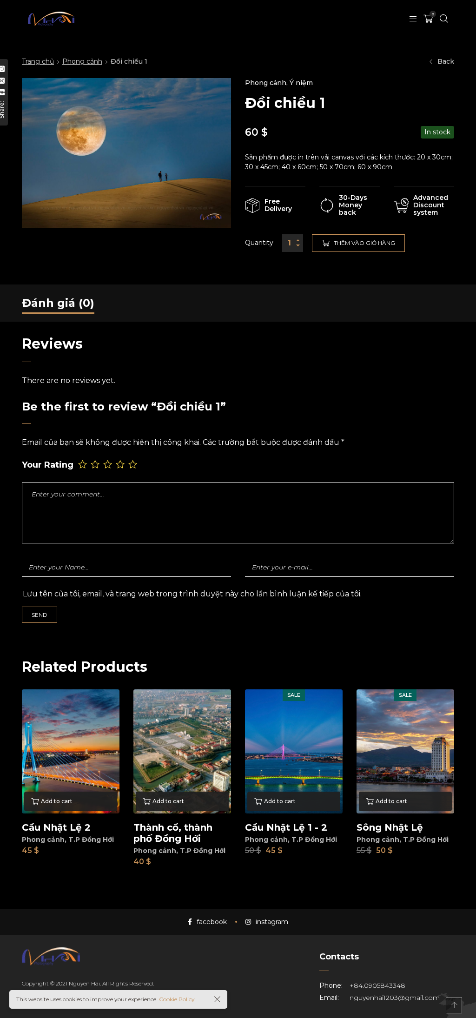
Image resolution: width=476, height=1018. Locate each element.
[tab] (58, 303)
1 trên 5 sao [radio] (83, 464)
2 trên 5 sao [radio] (96, 464)
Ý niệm (301, 83)
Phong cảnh (82, 61)
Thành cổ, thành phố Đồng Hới (172, 833)
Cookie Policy (177, 999)
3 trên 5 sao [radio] (108, 464)
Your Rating (47, 465)
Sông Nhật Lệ (390, 827)
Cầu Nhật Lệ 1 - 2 (286, 827)
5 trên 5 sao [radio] (133, 464)
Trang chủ (38, 61)
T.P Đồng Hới (91, 839)
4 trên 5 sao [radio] (121, 464)
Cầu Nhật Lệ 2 (56, 827)
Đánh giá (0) (58, 303)
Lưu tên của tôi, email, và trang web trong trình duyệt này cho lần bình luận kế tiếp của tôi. (192, 593)
